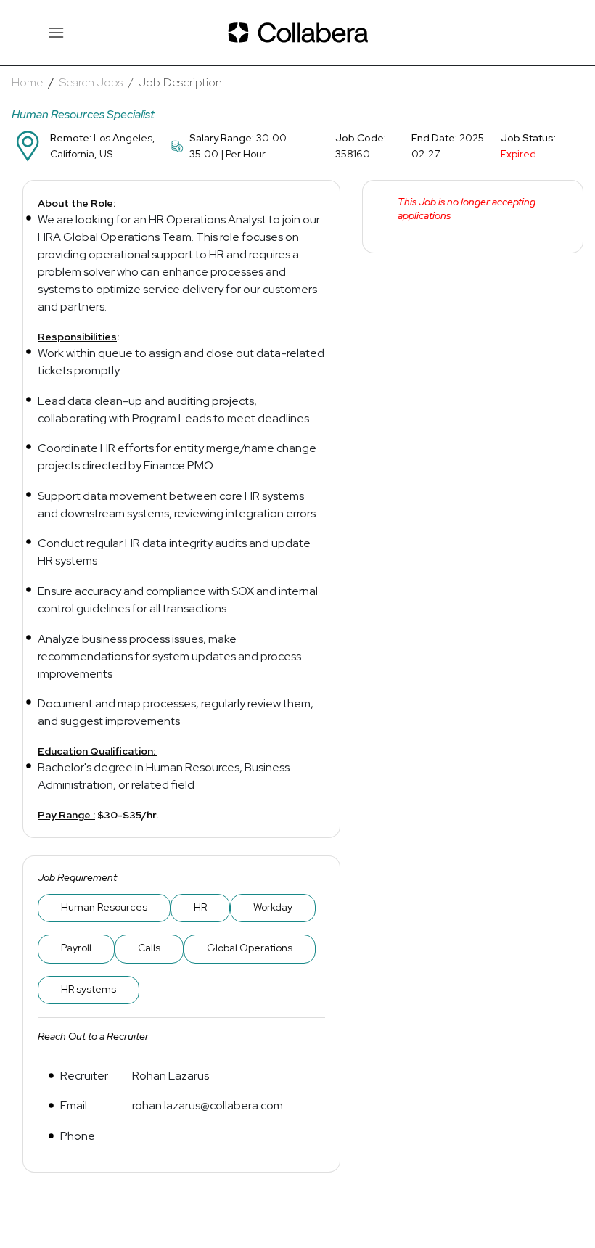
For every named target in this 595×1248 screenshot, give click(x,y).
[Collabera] (297, 32)
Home (27, 82)
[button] (56, 32)
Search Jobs (91, 82)
